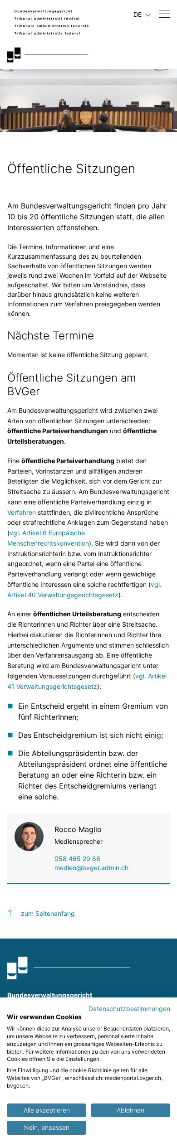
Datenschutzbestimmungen (129, 1008)
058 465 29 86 (77, 858)
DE (138, 14)
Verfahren (21, 512)
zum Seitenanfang (48, 913)
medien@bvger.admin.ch (91, 867)
